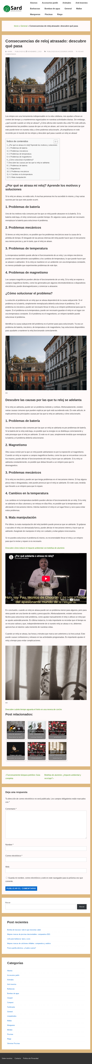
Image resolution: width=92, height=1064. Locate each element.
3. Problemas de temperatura (20, 154)
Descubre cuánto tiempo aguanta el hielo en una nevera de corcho (33, 709)
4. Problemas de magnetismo (20, 157)
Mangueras (35, 14)
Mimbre (9, 1030)
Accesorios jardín (50, 3)
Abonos (33, 3)
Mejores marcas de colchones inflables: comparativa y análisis (29, 943)
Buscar (7, 902)
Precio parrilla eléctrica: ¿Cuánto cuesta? (21, 948)
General (68, 9)
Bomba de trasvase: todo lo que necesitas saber (24, 930)
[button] (54, 142)
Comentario (11, 809)
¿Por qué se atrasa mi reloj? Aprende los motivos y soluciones (33, 145)
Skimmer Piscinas (13, 1043)
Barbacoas (35, 9)
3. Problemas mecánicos (19, 171)
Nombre (8, 845)
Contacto (18, 1058)
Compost (10, 1002)
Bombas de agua (52, 9)
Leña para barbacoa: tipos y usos (18, 939)
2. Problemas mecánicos (18, 151)
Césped (9, 998)
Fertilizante (11, 1007)
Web (7, 867)
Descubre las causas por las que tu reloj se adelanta (29, 163)
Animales (67, 3)
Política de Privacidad (30, 1058)
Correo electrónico (13, 856)
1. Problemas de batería (18, 148)
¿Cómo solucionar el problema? (21, 160)
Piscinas (49, 14)
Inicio (16, 26)
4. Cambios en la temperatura (20, 174)
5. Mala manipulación (17, 177)
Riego (60, 14)
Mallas (79, 9)
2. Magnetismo (14, 168)
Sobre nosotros (7, 1058)
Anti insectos (82, 3)
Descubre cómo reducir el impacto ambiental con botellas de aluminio (34, 548)
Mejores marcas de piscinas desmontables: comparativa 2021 (28, 934)
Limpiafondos (11, 1016)
